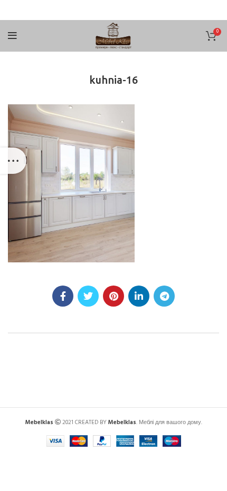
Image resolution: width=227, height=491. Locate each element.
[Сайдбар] (13, 161)
